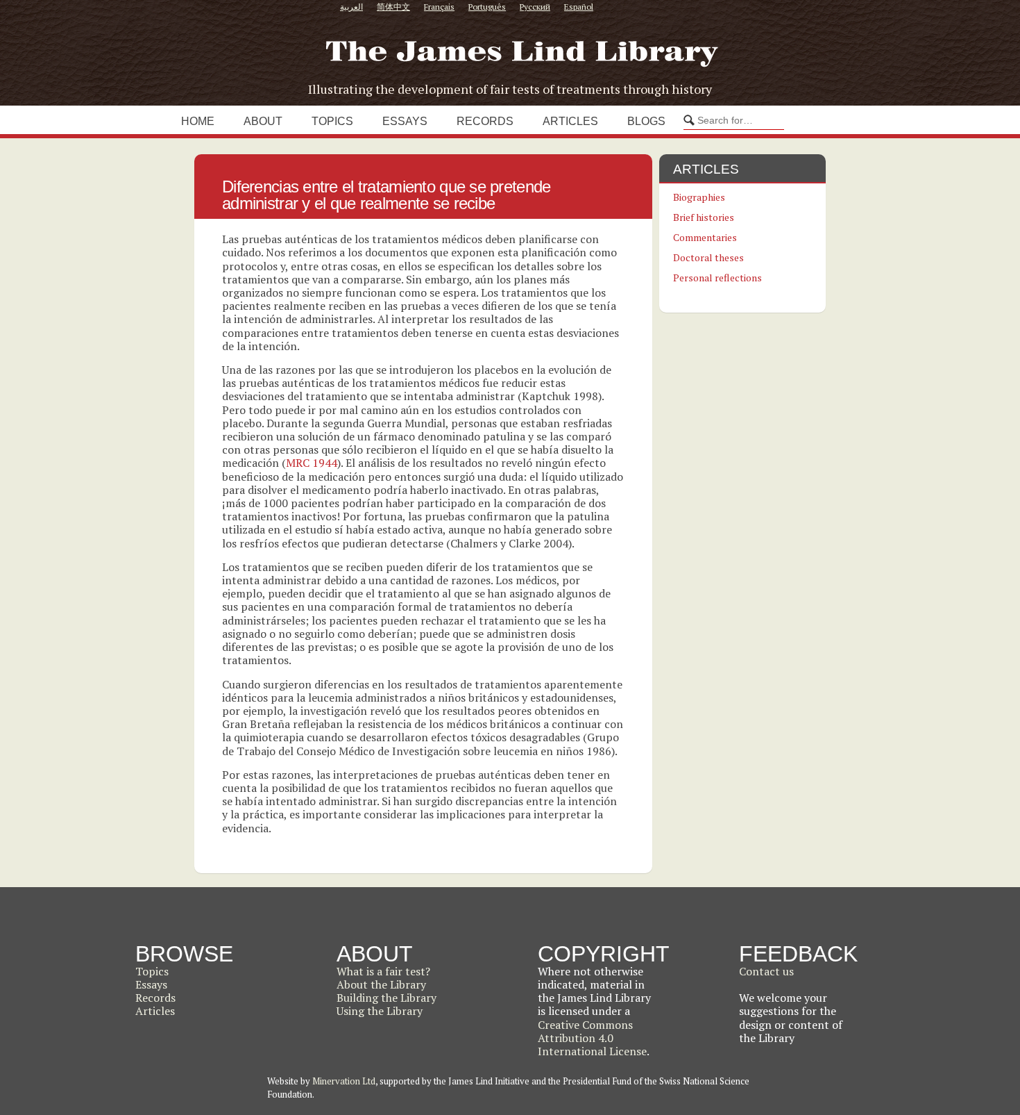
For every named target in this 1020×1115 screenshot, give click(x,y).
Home (197, 121)
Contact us (766, 971)
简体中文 (393, 6)
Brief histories (703, 217)
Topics (332, 121)
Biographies (699, 197)
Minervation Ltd (343, 1081)
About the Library (381, 984)
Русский (535, 6)
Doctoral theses (708, 257)
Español (578, 6)
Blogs (646, 121)
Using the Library (380, 1010)
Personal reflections (717, 277)
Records (485, 121)
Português (487, 6)
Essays (404, 121)
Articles (570, 121)
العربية (351, 6)
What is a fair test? (383, 971)
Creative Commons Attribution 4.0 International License (592, 1038)
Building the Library (386, 997)
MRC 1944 (311, 462)
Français (439, 6)
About (263, 121)
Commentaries (705, 237)
